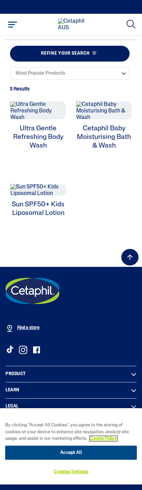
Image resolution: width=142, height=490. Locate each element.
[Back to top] (130, 257)
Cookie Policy (103, 438)
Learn (13, 390)
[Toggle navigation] (13, 25)
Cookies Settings (71, 472)
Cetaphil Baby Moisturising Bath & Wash (104, 137)
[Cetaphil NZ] (32, 291)
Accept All (70, 452)
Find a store (28, 327)
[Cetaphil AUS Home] (73, 25)
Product (16, 374)
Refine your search (65, 53)
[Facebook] (36, 350)
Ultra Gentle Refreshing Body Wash (38, 137)
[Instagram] (23, 350)
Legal (12, 406)
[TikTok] (10, 349)
